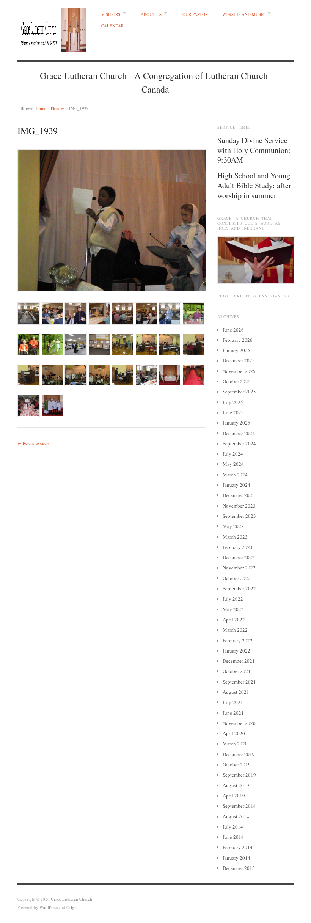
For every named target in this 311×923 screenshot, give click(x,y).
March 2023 (235, 536)
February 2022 (238, 640)
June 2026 (233, 329)
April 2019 (234, 795)
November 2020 (239, 723)
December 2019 (239, 754)
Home (41, 108)
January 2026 (236, 350)
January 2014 (236, 857)
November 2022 (239, 567)
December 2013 (239, 868)
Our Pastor (195, 14)
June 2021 (233, 712)
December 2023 (239, 495)
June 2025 (233, 412)
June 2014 (233, 836)
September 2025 (239, 391)
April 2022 (234, 619)
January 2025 (236, 422)
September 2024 (239, 443)
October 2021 (237, 671)
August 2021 (236, 692)
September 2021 (239, 681)
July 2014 (233, 826)
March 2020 (235, 743)
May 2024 (233, 464)
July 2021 (233, 702)
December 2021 (239, 660)
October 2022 (237, 578)
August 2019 (236, 785)
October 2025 (237, 381)
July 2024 (233, 453)
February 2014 (238, 847)
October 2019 (237, 764)
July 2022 (233, 598)
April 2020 (234, 733)
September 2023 (239, 516)
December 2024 (239, 433)
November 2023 (239, 505)
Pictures (57, 108)
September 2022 (239, 588)
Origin (72, 907)
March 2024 (235, 474)
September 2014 (239, 805)
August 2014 (236, 816)
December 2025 (239, 360)
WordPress (48, 907)
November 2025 (239, 371)
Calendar (112, 25)
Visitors (110, 14)
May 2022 (233, 609)
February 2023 (238, 547)
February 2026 (238, 339)
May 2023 (233, 526)
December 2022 (239, 557)
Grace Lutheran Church (71, 899)
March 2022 (235, 629)
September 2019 (239, 774)
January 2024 (236, 484)
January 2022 (236, 650)
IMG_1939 (37, 130)
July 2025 (233, 402)
